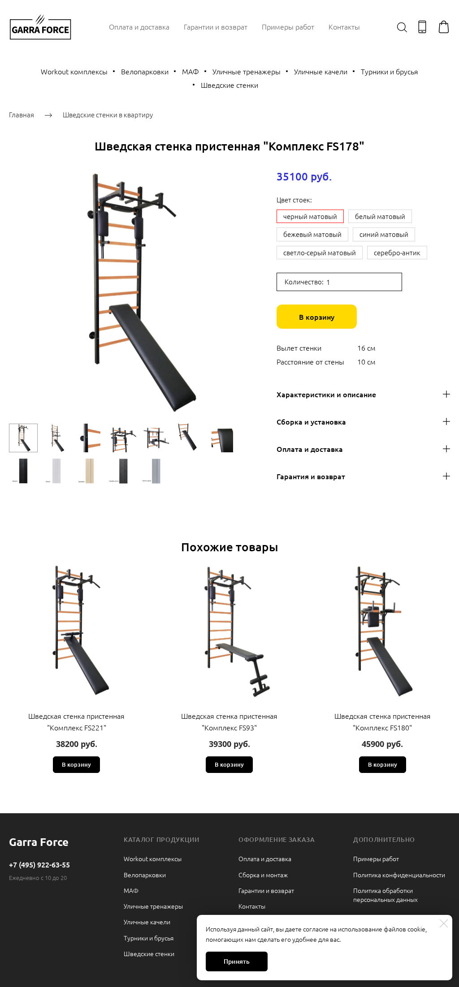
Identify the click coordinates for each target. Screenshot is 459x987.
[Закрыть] (444, 923)
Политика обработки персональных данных (385, 895)
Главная (21, 114)
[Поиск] (402, 26)
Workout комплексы (74, 71)
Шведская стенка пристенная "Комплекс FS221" (76, 721)
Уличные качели (320, 71)
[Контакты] (422, 27)
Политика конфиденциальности (399, 874)
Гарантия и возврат (311, 476)
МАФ (190, 71)
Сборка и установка (311, 421)
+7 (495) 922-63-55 (39, 864)
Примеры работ (288, 26)
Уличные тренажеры (246, 71)
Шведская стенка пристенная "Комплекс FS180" (382, 721)
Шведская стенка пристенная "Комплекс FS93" (229, 721)
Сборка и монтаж (263, 874)
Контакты (344, 26)
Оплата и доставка (139, 26)
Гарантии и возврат (215, 26)
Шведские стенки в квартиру (108, 114)
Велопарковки (145, 71)
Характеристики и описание (326, 394)
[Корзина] (443, 27)
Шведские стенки (229, 85)
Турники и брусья (389, 71)
